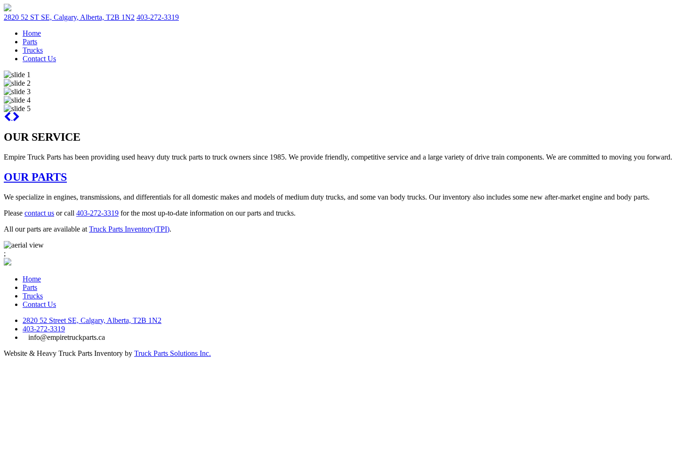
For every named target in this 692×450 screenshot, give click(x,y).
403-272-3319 (158, 17)
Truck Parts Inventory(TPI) (129, 229)
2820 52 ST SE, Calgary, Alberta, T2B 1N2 (69, 17)
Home (32, 33)
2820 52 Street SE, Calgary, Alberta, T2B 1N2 (92, 320)
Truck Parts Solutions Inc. (172, 353)
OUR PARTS (35, 177)
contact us (39, 213)
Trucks (33, 50)
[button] (8, 117)
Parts (30, 42)
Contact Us (39, 59)
